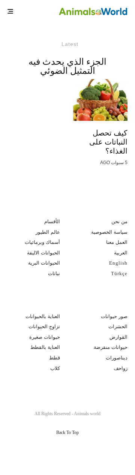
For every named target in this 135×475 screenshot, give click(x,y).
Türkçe (119, 273)
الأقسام (52, 221)
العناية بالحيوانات (43, 316)
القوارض (119, 337)
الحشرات (118, 326)
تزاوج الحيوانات (44, 326)
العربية (121, 253)
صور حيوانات (114, 316)
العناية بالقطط (45, 347)
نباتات (54, 273)
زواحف (121, 368)
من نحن (119, 221)
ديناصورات (117, 358)
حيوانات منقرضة (111, 347)
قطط (54, 358)
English (118, 263)
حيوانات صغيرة (44, 337)
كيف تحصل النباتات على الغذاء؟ (108, 142)
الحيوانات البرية (44, 263)
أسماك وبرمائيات (42, 242)
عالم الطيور (48, 232)
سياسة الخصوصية (109, 232)
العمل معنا (117, 242)
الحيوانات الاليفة (43, 253)
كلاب (55, 368)
